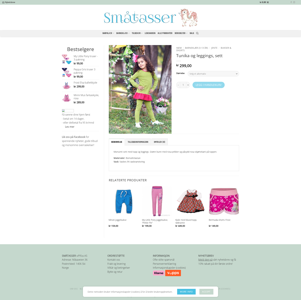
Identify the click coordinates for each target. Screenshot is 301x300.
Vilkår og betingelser (118, 267)
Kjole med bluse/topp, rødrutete (186, 221)
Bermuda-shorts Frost (219, 220)
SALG (192, 33)
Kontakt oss (113, 259)
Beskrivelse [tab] (116, 142)
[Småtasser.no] (150, 17)
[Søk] (197, 33)
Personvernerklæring (164, 263)
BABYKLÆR (107, 33)
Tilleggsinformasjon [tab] (138, 142)
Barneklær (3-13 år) (196, 47)
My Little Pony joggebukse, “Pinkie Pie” (155, 221)
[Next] (239, 209)
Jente (214, 47)
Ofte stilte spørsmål (163, 259)
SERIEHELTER (180, 33)
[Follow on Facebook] (291, 2)
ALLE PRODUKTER (165, 33)
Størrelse (180, 73)
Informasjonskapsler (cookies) (169, 267)
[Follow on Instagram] (294, 2)
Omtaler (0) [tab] (159, 142)
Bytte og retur (114, 271)
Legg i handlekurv (209, 85)
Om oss (74, 288)
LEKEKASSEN (150, 33)
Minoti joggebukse (118, 220)
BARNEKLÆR (121, 33)
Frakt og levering (116, 263)
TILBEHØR (136, 33)
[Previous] (109, 209)
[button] (8, 2)
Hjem (179, 47)
